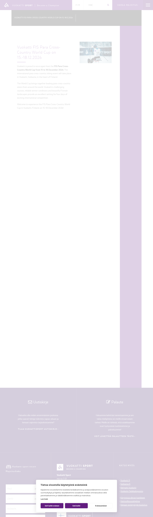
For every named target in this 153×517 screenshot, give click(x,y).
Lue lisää (44, 499)
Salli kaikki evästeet (52, 506)
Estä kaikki (76, 506)
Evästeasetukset (101, 506)
